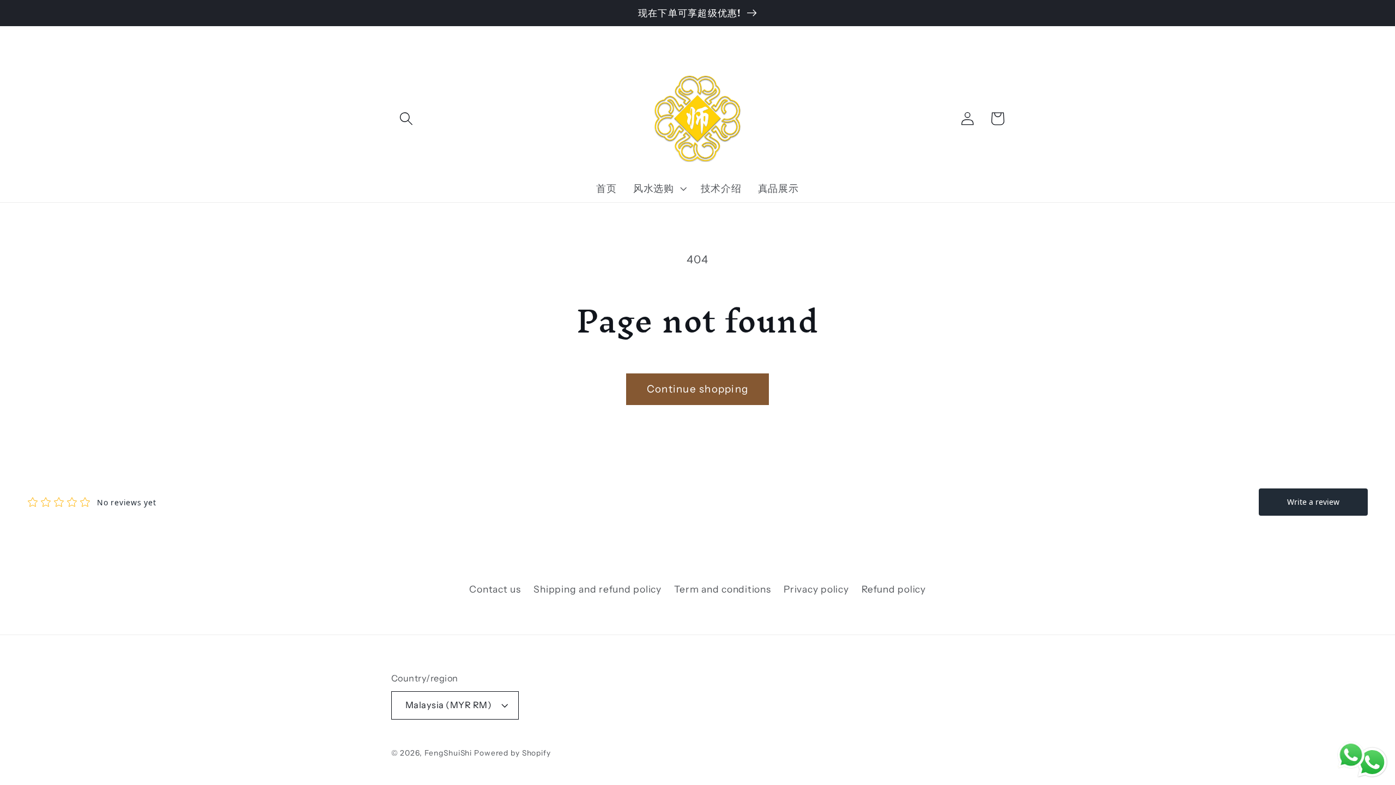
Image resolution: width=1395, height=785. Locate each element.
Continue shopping (697, 389)
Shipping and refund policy (597, 589)
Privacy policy (816, 589)
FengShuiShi (448, 752)
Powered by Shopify (512, 752)
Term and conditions (722, 589)
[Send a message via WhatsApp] (1372, 762)
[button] (406, 119)
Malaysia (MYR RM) (448, 704)
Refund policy (894, 589)
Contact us (495, 589)
